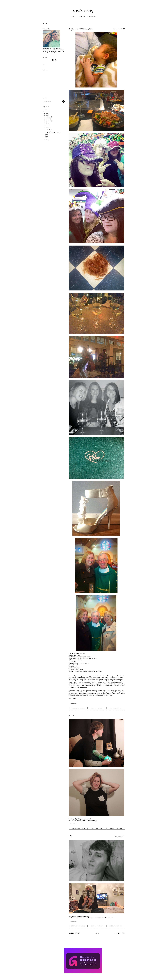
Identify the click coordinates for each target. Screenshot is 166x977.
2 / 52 (71, 716)
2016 (45, 113)
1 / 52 (71, 836)
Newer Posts (74, 933)
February (48, 129)
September (48, 121)
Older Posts (119, 933)
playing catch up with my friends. (81, 29)
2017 (45, 111)
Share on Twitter (116, 707)
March (47, 127)
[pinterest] (55, 60)
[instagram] (52, 60)
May (47, 123)
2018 (45, 109)
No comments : (73, 703)
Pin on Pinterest (97, 707)
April (47, 125)
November (48, 116)
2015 (45, 115)
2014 (45, 140)
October (48, 119)
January (48, 131)
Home (45, 23)
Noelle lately (83, 11)
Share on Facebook (78, 707)
